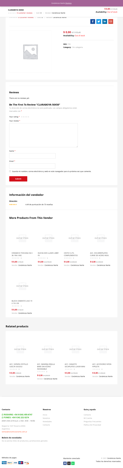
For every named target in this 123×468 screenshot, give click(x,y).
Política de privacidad (92, 425)
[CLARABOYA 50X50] (92, 21)
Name (12, 151)
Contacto (46, 425)
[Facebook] (65, 463)
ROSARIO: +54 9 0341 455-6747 (17, 415)
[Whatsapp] (73, 463)
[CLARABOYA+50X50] (98, 21)
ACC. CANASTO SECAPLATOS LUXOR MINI (75, 365)
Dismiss (68, 3)
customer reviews (24, 13)
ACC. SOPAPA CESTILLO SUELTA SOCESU (18, 365)
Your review (14, 121)
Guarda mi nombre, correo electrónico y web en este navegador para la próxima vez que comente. (51, 171)
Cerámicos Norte (58, 13)
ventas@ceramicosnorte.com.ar (14, 432)
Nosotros (46, 418)
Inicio (45, 415)
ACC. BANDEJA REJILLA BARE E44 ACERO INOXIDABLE (46, 366)
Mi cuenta (88, 418)
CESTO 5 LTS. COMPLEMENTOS (71, 254)
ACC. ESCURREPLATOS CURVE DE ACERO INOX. (99, 254)
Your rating (14, 117)
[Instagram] (69, 463)
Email (12, 161)
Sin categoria (77, 47)
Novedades (47, 421)
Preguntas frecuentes (92, 421)
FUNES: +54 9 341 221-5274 (16, 418)
